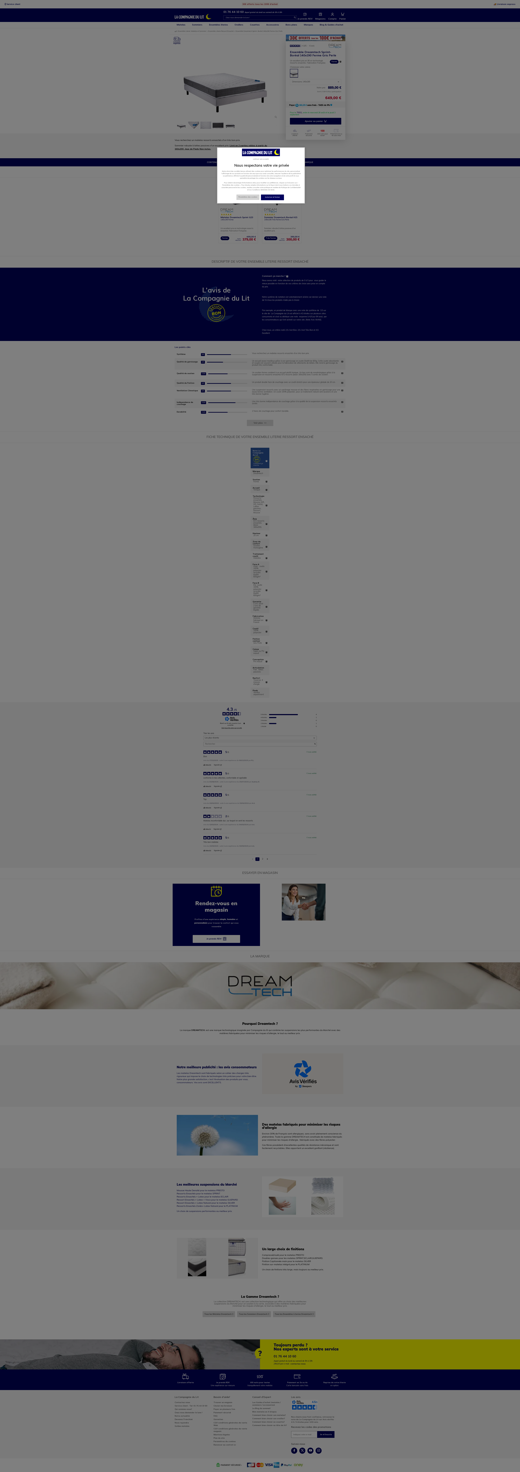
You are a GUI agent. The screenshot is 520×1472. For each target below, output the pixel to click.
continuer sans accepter (261, 159)
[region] (261, 175)
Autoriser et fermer (272, 197)
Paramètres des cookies (247, 197)
